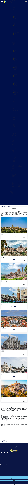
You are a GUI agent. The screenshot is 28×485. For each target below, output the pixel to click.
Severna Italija (14, 306)
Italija (2, 237)
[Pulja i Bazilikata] (14, 388)
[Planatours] (3, 1)
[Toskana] (14, 271)
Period (2, 432)
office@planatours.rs (3, 473)
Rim (14, 259)
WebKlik (23, 484)
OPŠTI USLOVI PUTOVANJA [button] (14, 478)
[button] (11, 170)
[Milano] (14, 341)
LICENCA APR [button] (14, 480)
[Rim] (14, 248)
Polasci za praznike (4, 439)
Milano (14, 353)
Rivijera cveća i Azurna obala (14, 236)
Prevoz (2, 427)
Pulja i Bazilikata (14, 399)
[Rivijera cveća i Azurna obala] (14, 224)
